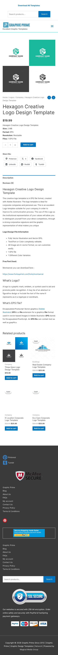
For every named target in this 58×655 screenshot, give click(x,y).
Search (44, 14)
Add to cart (28, 145)
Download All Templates (29, 5)
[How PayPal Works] (29, 533)
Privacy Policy (9, 508)
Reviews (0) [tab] (8, 183)
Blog (4, 491)
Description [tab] (8, 178)
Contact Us (8, 504)
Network (38, 646)
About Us (7, 494)
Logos (11, 97)
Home (5, 97)
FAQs (5, 498)
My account (8, 501)
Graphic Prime (9, 487)
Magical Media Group (29, 649)
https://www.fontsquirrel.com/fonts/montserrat (23, 274)
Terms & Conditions (11, 511)
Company (19, 97)
